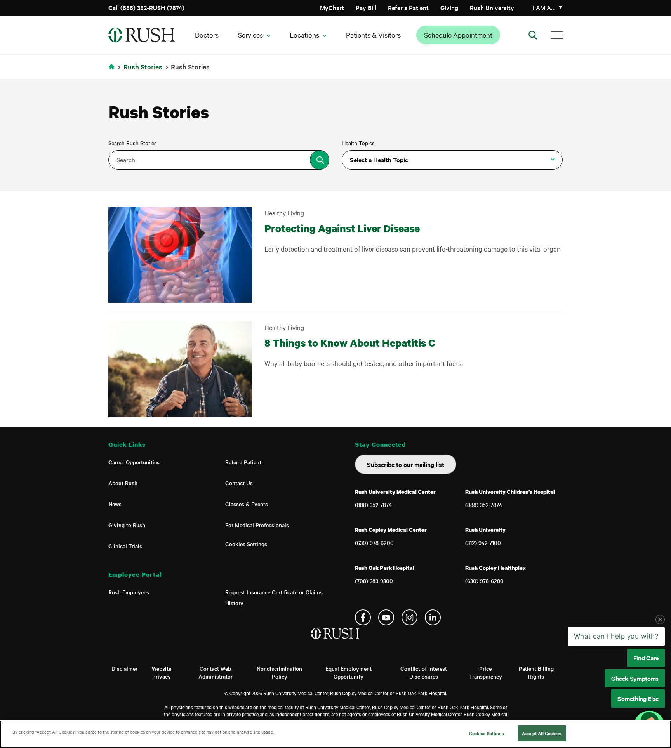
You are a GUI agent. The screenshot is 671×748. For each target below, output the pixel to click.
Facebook (363, 617)
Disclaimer (124, 668)
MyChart (332, 7)
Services (250, 34)
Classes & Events (246, 504)
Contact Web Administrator (215, 672)
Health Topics (358, 143)
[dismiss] (660, 619)
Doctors (207, 34)
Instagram (409, 617)
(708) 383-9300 (374, 581)
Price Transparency (485, 672)
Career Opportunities (134, 462)
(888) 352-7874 (373, 505)
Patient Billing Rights (536, 672)
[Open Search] (532, 35)
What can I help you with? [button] (616, 636)
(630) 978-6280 (484, 581)
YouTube (386, 617)
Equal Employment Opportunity (348, 672)
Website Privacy (161, 672)
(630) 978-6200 (374, 543)
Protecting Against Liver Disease (342, 228)
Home (112, 72)
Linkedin (433, 617)
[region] (335, 734)
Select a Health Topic (379, 159)
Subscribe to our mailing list (405, 464)
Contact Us (239, 483)
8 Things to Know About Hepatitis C (349, 342)
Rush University (492, 7)
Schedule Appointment (458, 34)
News (115, 504)
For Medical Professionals (257, 525)
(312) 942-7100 (483, 543)
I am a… (544, 7)
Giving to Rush (126, 525)
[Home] (335, 641)
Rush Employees (128, 592)
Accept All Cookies (541, 733)
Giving (449, 7)
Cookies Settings (246, 544)
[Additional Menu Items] (557, 35)
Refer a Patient (408, 7)
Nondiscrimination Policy (279, 672)
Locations (304, 34)
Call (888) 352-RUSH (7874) (146, 7)
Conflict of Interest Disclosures (423, 672)
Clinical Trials (125, 546)
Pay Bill (366, 7)
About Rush (122, 483)
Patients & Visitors (373, 34)
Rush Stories (142, 66)
